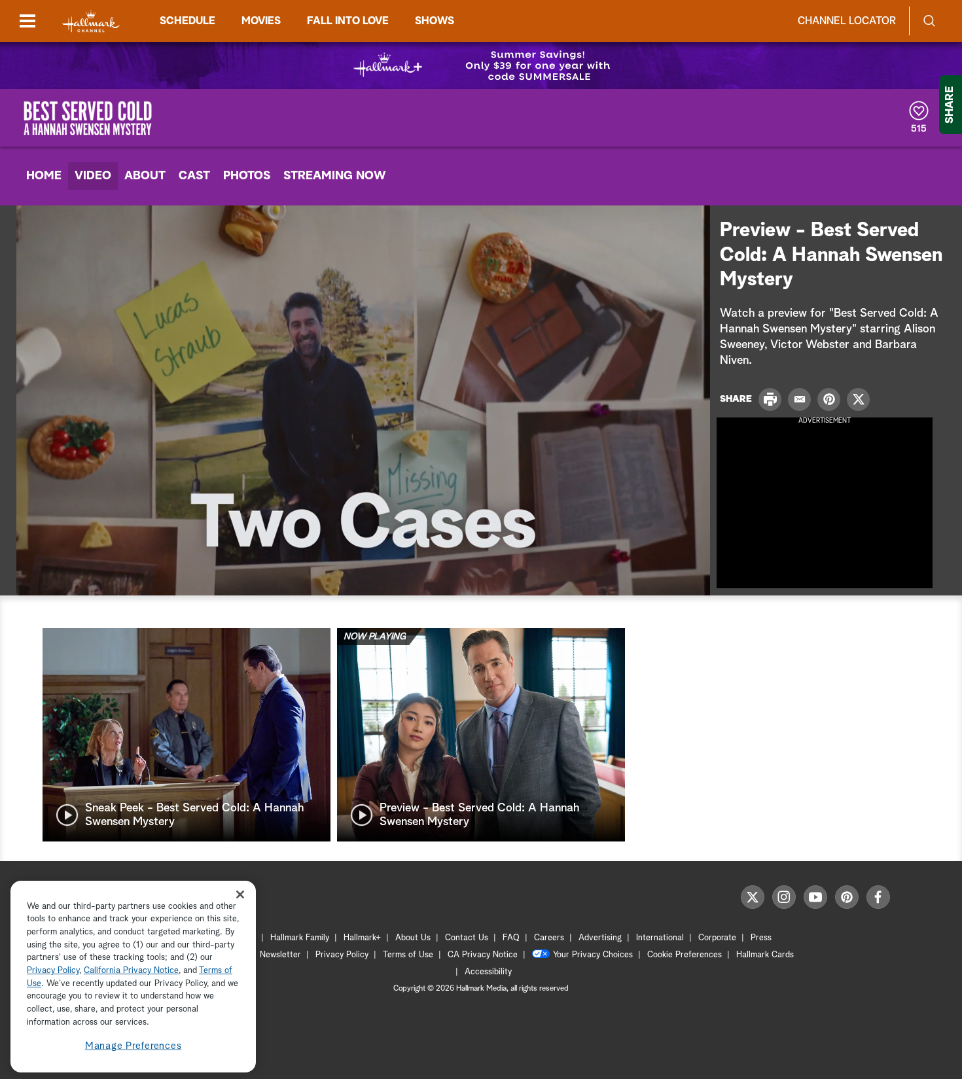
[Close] (240, 894)
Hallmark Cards (765, 955)
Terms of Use (408, 955)
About (145, 176)
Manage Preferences (133, 1046)
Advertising (600, 938)
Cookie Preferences (684, 955)
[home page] (91, 21)
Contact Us (466, 938)
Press (761, 938)
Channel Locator (847, 21)
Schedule (187, 21)
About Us (413, 938)
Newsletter (280, 955)
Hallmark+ (362, 938)
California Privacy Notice (131, 971)
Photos (246, 176)
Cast (194, 176)
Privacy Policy (341, 955)
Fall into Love (348, 21)
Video (93, 176)
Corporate (717, 938)
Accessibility (488, 972)
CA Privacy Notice (483, 955)
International (660, 938)
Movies (261, 21)
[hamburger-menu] (27, 21)
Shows (434, 21)
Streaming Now (334, 176)
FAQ (511, 938)
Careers (549, 938)
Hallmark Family (299, 938)
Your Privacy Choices (593, 955)
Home (44, 176)
